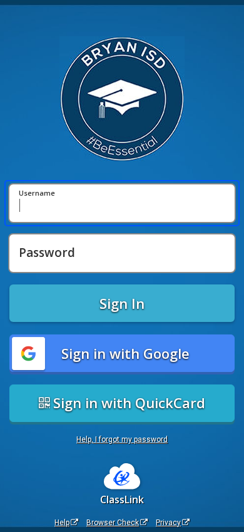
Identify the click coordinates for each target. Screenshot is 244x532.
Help (61, 522)
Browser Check (112, 522)
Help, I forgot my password (122, 439)
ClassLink (122, 499)
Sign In (122, 303)
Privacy (168, 522)
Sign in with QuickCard (127, 402)
